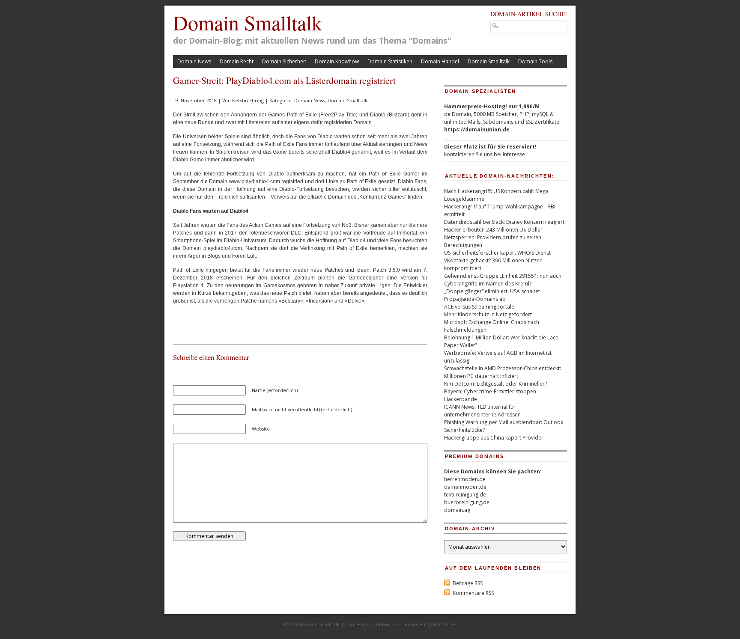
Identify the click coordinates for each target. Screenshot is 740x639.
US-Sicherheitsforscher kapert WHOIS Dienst (497, 252)
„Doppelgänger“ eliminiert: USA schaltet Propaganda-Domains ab (492, 295)
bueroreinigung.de (466, 502)
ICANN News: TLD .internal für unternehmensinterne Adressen (482, 410)
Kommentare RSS (473, 593)
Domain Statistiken (389, 61)
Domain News (194, 61)
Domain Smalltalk (247, 22)
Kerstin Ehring (248, 100)
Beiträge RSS (468, 583)
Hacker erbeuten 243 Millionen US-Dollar (493, 229)
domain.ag (457, 510)
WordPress (445, 624)
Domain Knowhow (337, 61)
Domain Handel (440, 61)
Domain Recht (237, 61)
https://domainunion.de (477, 129)
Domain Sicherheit (284, 61)
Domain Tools (535, 61)
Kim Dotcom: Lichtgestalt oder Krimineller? (495, 383)
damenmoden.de (465, 486)
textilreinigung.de (465, 494)
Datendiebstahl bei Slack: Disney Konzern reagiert (504, 222)
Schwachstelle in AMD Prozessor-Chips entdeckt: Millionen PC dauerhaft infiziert (502, 372)
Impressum (357, 624)
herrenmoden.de (465, 479)
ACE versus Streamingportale (479, 306)
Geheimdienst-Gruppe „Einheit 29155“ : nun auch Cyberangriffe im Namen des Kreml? (502, 279)
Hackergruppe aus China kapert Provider (493, 437)
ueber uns (387, 624)
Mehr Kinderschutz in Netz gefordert (488, 314)
